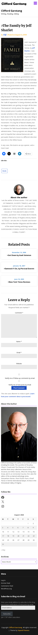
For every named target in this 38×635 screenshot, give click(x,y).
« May (3, 550)
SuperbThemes (23, 630)
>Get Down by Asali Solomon (19, 255)
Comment (19, 313)
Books (4, 171)
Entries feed (5, 583)
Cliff (4, 35)
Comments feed (7, 586)
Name (19, 341)
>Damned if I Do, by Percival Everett (19, 268)
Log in (3, 580)
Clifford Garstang (11, 10)
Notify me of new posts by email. (20, 385)
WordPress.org (6, 589)
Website (19, 364)
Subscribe (7, 614)
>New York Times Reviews (19, 282)
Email (19, 353)
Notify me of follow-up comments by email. (20, 378)
